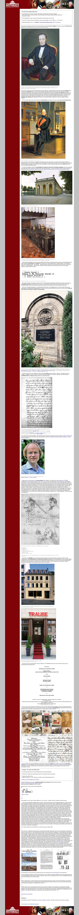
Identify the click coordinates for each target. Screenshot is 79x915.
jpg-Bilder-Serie (36, 431)
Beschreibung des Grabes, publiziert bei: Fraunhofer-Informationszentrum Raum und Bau (38, 370)
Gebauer (63, 283)
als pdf (48, 431)
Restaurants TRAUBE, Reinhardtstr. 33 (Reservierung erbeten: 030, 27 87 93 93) (44, 481)
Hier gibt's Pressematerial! (26, 894)
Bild (32, 890)
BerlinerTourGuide (24, 477)
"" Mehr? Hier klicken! (48, 22)
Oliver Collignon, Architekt (44, 900)
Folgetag (51, 763)
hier (51, 889)
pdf (42, 371)
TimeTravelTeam (33, 477)
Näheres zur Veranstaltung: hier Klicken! (30, 779)
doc (39, 371)
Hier (27, 890)
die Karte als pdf (52, 708)
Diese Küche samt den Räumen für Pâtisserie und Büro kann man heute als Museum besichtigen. (49, 169)
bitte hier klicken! (40, 433)
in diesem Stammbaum (55, 872)
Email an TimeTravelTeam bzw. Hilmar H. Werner (31, 783)
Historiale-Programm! (34, 904)
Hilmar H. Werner (66, 435)
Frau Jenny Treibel (60, 841)
